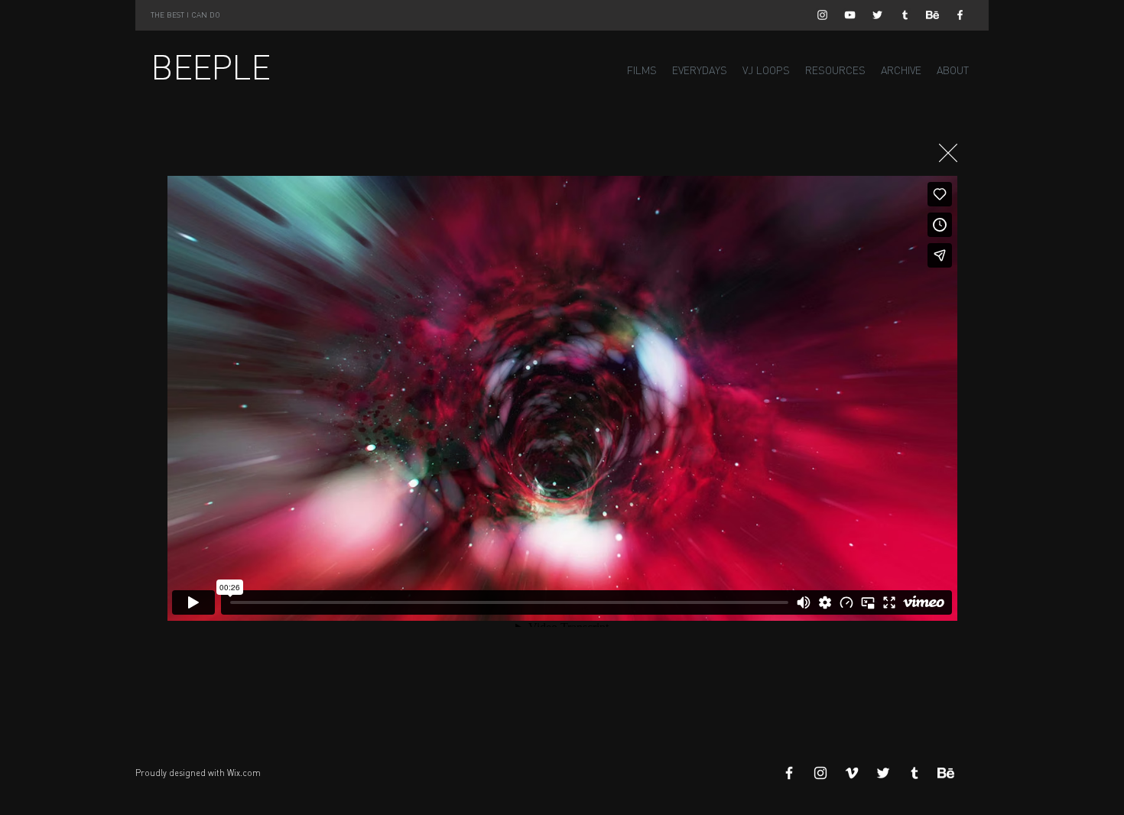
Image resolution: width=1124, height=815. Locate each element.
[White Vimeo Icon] (851, 773)
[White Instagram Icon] (822, 14)
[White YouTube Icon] (849, 14)
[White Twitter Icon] (877, 14)
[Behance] (932, 14)
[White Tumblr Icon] (904, 14)
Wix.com (244, 773)
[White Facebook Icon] (959, 14)
